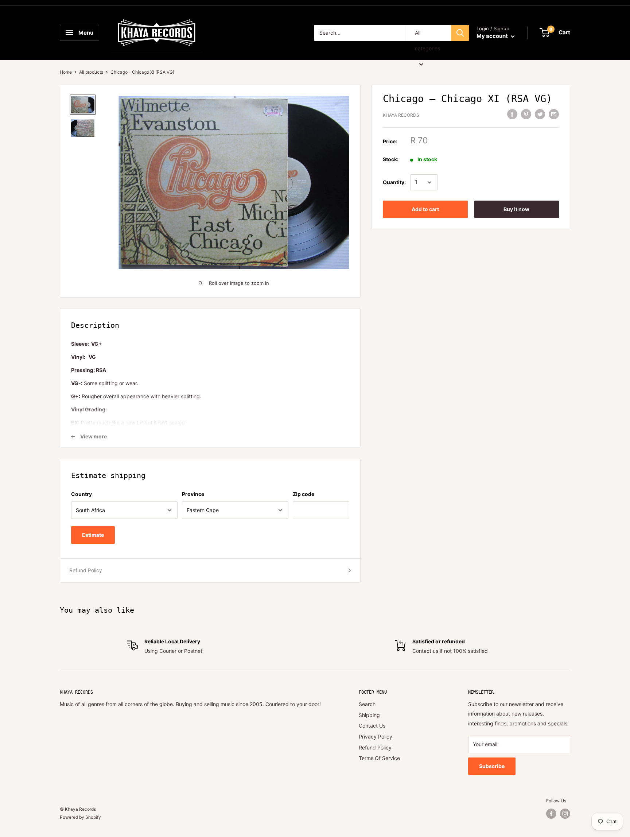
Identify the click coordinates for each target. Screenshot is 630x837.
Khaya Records (401, 115)
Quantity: (394, 182)
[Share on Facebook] (512, 114)
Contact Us (372, 725)
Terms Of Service (379, 758)
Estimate (93, 535)
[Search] (460, 33)
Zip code (303, 494)
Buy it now (516, 209)
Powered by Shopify (80, 817)
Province (193, 494)
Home (66, 72)
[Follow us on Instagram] (565, 814)
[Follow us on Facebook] (551, 814)
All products (91, 72)
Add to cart (425, 209)
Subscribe (492, 766)
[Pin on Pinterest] (526, 114)
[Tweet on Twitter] (540, 114)
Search (367, 704)
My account (493, 35)
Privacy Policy (375, 736)
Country (81, 494)
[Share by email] (554, 114)
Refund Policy (85, 570)
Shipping (369, 715)
